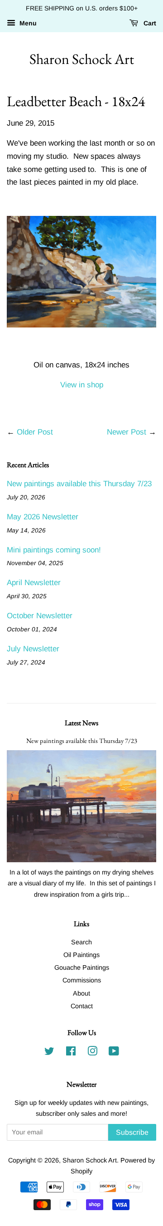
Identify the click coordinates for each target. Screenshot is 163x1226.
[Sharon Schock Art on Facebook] (71, 1052)
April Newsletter (34, 582)
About (81, 993)
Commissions (81, 980)
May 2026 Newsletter (42, 517)
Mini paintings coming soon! (54, 550)
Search (81, 942)
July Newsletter (33, 649)
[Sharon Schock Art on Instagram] (92, 1052)
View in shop (81, 385)
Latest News (81, 723)
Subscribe (132, 1132)
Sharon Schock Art (81, 59)
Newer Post (126, 432)
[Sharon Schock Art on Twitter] (49, 1052)
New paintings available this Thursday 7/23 (79, 483)
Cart (149, 23)
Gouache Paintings (81, 967)
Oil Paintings (81, 954)
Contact (82, 1006)
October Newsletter (39, 615)
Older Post (35, 432)
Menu (27, 23)
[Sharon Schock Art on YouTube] (114, 1052)
